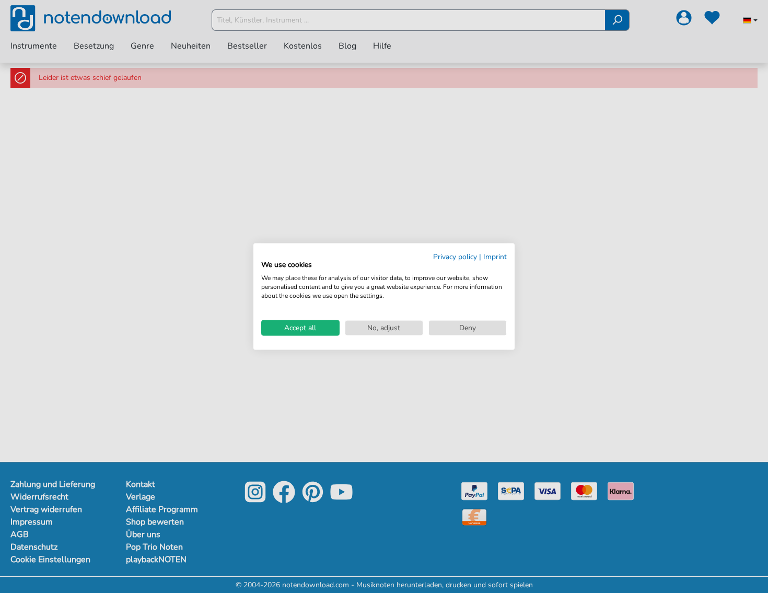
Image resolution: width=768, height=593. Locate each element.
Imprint (495, 256)
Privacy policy (455, 256)
